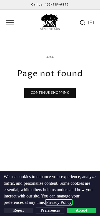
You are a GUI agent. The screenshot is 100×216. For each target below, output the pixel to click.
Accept (81, 210)
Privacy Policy (59, 202)
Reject (18, 210)
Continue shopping (50, 92)
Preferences (50, 210)
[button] (10, 22)
